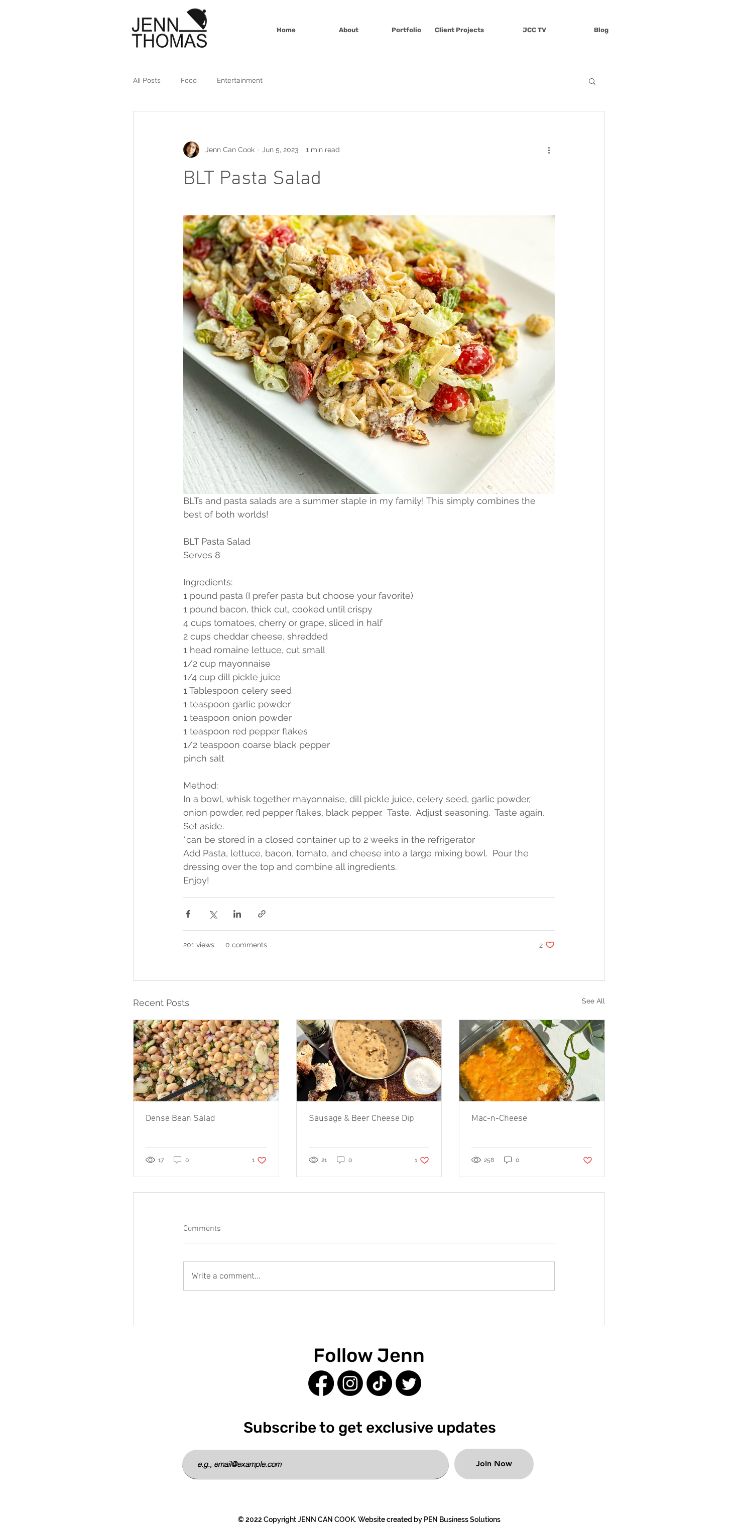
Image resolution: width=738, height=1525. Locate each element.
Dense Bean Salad (180, 1118)
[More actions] (549, 150)
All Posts (147, 80)
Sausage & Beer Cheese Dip (361, 1118)
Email (192, 1442)
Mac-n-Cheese (499, 1118)
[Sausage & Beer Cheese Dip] (369, 1060)
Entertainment (240, 80)
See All (593, 1001)
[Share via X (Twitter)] (212, 914)
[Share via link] (262, 914)
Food (189, 80)
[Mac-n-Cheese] (531, 1060)
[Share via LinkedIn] (237, 914)
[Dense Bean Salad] (206, 1060)
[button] (592, 81)
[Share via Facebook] (188, 914)
